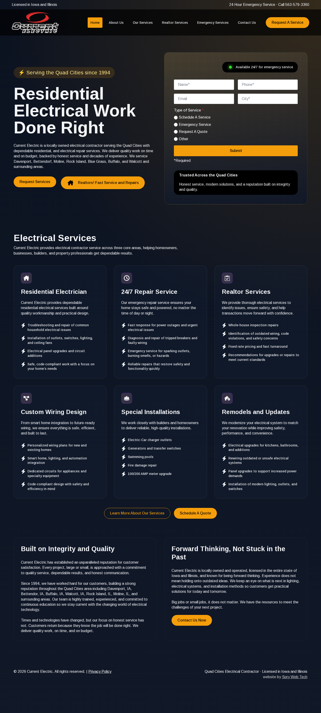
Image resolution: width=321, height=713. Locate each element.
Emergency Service (195, 125)
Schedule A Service (195, 117)
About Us (116, 22)
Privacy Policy (99, 671)
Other (183, 139)
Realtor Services (175, 22)
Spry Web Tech (294, 677)
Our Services (143, 22)
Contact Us (247, 22)
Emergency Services (213, 22)
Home (95, 22)
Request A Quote (193, 132)
